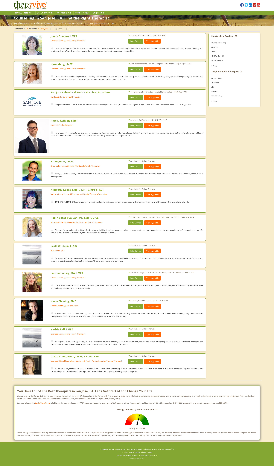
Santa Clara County (43, 403)
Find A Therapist (24, 12)
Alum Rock (215, 83)
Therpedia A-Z (63, 12)
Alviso (213, 87)
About (86, 12)
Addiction (214, 47)
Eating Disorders (217, 60)
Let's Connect (135, 41)
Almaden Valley (216, 78)
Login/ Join (98, 12)
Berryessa (214, 91)
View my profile (152, 41)
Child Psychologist (217, 56)
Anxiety (213, 52)
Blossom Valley (216, 96)
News (77, 12)
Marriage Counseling (218, 43)
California (33, 29)
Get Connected (44, 12)
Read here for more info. (137, 459)
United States (20, 29)
